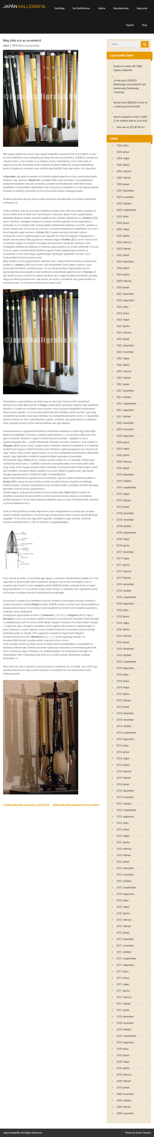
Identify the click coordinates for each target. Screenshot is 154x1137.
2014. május (123, 758)
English (130, 25)
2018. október (124, 526)
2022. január (123, 384)
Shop (144, 25)
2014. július (123, 745)
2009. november (125, 1094)
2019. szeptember (126, 487)
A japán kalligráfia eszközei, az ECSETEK (26, 804)
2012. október (124, 881)
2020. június (123, 442)
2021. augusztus (125, 410)
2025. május (123, 229)
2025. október (124, 203)
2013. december (125, 790)
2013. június (123, 829)
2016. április (123, 629)
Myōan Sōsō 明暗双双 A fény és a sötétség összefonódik (130, 104)
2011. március (124, 997)
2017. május (123, 558)
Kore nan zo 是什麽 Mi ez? (131, 127)
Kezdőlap (60, 8)
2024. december (125, 261)
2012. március (124, 919)
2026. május (123, 158)
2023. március (124, 332)
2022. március (124, 371)
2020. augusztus (125, 435)
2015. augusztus (125, 668)
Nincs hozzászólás (29, 45)
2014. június (123, 752)
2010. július (123, 1048)
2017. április (123, 564)
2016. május (123, 623)
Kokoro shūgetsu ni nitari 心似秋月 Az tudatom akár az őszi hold (130, 118)
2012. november (125, 874)
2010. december (125, 1016)
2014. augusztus (125, 739)
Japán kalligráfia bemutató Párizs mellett (75, 804)
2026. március (124, 171)
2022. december (125, 345)
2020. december (125, 423)
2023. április (123, 326)
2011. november (125, 945)
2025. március (124, 242)
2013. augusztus (125, 816)
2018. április (123, 545)
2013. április (123, 842)
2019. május (123, 493)
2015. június (123, 681)
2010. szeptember (126, 1036)
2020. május (123, 448)
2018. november (125, 519)
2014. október (124, 726)
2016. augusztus (125, 603)
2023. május (123, 319)
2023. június (123, 313)
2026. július (123, 145)
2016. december (125, 584)
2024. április (123, 274)
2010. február (124, 1081)
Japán (24, 6)
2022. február (124, 377)
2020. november (125, 429)
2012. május (123, 906)
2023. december (125, 293)
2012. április (123, 913)
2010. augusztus (125, 1042)
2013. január (123, 861)
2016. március (124, 635)
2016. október (124, 590)
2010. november (125, 1023)
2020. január (123, 468)
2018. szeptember (126, 532)
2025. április (123, 235)
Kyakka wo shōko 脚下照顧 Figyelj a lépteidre (127, 68)
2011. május (123, 984)
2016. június (123, 616)
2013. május (123, 835)
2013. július (123, 823)
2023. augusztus (125, 300)
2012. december (125, 868)
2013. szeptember (126, 810)
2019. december (125, 474)
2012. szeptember (126, 887)
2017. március (124, 571)
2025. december (125, 190)
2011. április (123, 990)
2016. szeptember (126, 597)
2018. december (125, 513)
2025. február (124, 248)
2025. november (125, 197)
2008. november (125, 1113)
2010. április (123, 1068)
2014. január (123, 784)
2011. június (123, 977)
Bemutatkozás (121, 8)
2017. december (125, 552)
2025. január (123, 255)
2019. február (124, 500)
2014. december (125, 713)
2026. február (124, 177)
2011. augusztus (125, 965)
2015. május (123, 687)
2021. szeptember (126, 403)
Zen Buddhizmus (81, 8)
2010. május (123, 1061)
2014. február (124, 777)
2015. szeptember (126, 661)
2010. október (124, 1029)
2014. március (124, 771)
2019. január (123, 506)
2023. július (123, 306)
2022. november (125, 352)
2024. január (123, 287)
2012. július (123, 900)
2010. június (123, 1055)
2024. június (123, 268)
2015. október (124, 655)
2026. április (123, 164)
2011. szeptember (126, 958)
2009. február (124, 1106)
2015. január (123, 706)
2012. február (124, 926)
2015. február (124, 700)
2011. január (123, 1010)
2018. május (123, 539)
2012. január (123, 932)
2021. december (125, 390)
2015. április (123, 694)
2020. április (123, 455)
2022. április (123, 364)
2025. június (123, 222)
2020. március (124, 461)
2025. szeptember (126, 210)
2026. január (123, 184)
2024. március (124, 281)
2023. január (123, 339)
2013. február (124, 855)
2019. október (124, 481)
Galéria (101, 8)
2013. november (125, 797)
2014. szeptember (126, 732)
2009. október (124, 1100)
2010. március (124, 1074)
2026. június (123, 152)
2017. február (124, 577)
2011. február (124, 1003)
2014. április (123, 765)
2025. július (123, 216)
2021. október (124, 397)
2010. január (123, 1087)
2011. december (125, 939)
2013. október (124, 803)
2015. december (125, 648)
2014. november (125, 719)
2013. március (124, 848)
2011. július (123, 971)
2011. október (124, 952)
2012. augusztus (125, 894)
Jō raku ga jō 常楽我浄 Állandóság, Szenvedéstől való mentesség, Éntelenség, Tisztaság (129, 86)
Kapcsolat (142, 8)
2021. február (124, 416)
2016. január (123, 642)
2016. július (123, 610)
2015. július (123, 674)
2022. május (123, 358)
